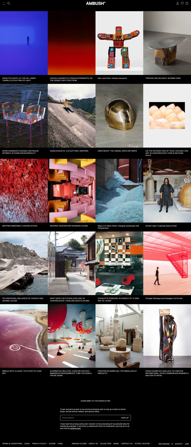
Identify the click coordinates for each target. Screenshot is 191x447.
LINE (187, 444)
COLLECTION (105, 444)
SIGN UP (125, 418)
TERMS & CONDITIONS (12, 444)
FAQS (60, 444)
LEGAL (27, 444)
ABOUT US (93, 444)
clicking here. (75, 428)
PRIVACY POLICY (39, 444)
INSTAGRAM (164, 444)
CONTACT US (127, 444)
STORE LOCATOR (142, 444)
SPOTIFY (179, 444)
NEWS (116, 444)
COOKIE (52, 444)
